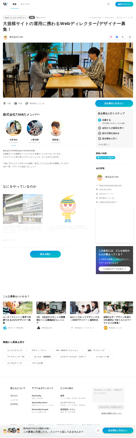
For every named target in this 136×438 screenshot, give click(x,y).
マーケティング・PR (15, 356)
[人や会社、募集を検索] (108, 4)
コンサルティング (14, 363)
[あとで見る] (130, 37)
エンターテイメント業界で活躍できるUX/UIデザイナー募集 (17, 320)
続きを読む (45, 254)
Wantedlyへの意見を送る (110, 407)
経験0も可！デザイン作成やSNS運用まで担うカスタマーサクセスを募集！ (117, 320)
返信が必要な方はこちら (111, 413)
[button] (17, 388)
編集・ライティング (96, 350)
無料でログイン (124, 4)
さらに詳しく (104, 144)
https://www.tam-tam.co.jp (110, 185)
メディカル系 (37, 363)
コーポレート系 (102, 356)
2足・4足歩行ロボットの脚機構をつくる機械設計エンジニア (51, 320)
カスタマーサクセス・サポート (73, 356)
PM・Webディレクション (67, 350)
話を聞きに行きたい (114, 103)
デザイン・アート (39, 350)
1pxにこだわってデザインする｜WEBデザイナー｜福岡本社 (84, 318)
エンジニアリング (14, 350)
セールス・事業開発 (42, 356)
